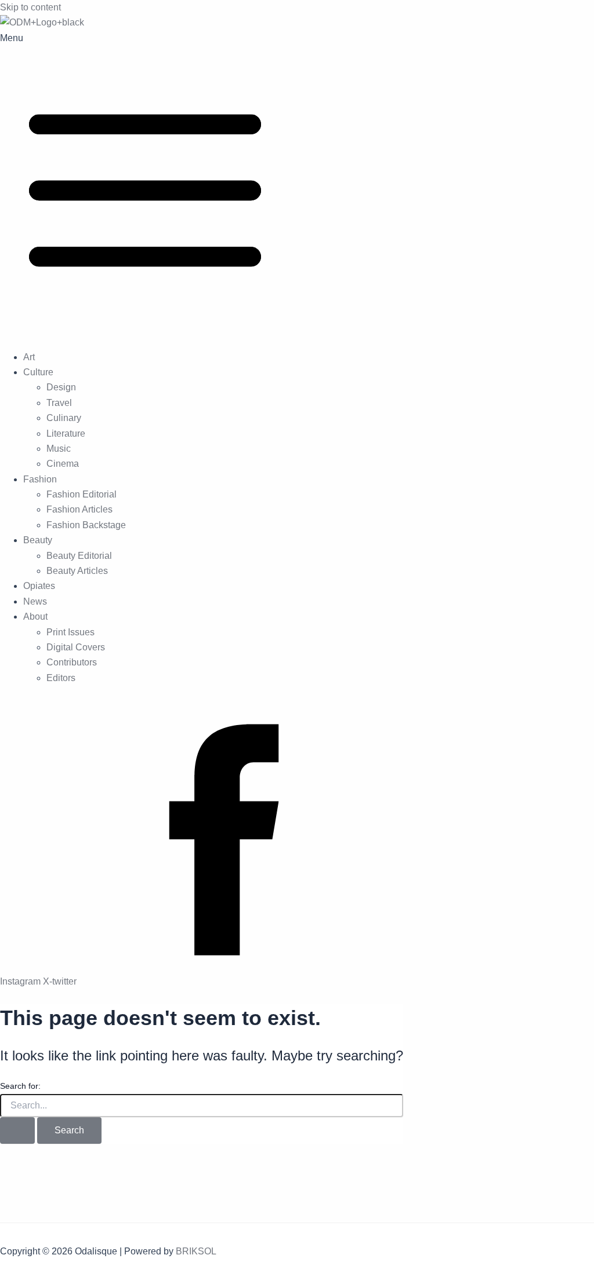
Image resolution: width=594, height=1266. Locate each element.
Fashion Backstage (86, 525)
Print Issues (70, 632)
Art (29, 357)
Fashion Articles (79, 509)
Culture (38, 372)
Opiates (39, 586)
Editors (60, 678)
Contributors (71, 662)
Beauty (37, 540)
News (35, 601)
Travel (59, 403)
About (35, 616)
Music (58, 448)
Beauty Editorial (79, 556)
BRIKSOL (196, 1251)
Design (61, 387)
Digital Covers (75, 647)
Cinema (62, 464)
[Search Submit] (17, 1130)
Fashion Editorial (81, 494)
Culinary (63, 418)
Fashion (40, 479)
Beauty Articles (77, 571)
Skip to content (30, 7)
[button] (297, 186)
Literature (65, 433)
